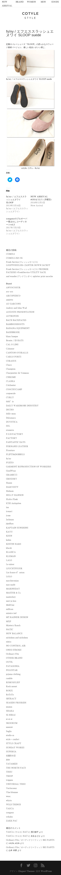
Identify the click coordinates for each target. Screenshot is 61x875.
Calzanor (10, 349)
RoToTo (10, 695)
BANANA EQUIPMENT (18, 328)
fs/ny (8, 459)
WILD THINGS (13, 805)
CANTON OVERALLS (17, 353)
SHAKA (10, 711)
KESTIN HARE (13, 544)
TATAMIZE (12, 764)
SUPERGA (11, 752)
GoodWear (11, 471)
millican (9, 609)
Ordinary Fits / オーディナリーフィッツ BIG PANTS (30, 840)
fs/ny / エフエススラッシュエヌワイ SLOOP (16, 199)
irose (8, 516)
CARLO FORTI (13, 357)
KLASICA (11, 552)
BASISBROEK (13, 332)
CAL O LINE (12, 344)
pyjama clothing (13, 674)
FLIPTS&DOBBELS (15, 454)
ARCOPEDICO (13, 296)
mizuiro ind (11, 613)
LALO (9, 560)
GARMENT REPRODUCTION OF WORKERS (28, 467)
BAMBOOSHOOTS (15, 324)
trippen (9, 780)
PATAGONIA (12, 666)
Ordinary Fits (12, 654)
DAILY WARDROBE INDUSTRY (22, 406)
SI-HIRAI (10, 715)
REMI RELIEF (13, 682)
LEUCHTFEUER (14, 568)
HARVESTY (12, 487)
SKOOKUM (11, 723)
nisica (8, 642)
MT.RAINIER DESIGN (17, 617)
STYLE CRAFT (13, 743)
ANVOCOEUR (13, 288)
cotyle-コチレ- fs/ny (30, 168)
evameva (10, 430)
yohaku (9, 817)
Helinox (9, 491)
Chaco (9, 365)
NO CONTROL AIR (16, 646)
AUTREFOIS (12, 316)
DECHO (10, 410)
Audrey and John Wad (16, 308)
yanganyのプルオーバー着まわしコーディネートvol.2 (16, 222)
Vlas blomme (12, 792)
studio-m (10, 735)
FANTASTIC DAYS (15, 442)
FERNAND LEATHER (17, 446)
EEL (8, 426)
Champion (10, 369)
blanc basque (12, 336)
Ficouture (10, 450)
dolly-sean (11, 414)
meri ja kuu (11, 601)
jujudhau (9, 524)
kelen (8, 540)
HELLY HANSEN (15, 495)
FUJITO (10, 463)
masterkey (11, 597)
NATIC (9, 629)
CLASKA (10, 381)
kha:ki (9, 548)
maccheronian (12, 581)
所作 (8, 760)
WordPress (46, 871)
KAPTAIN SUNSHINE (17, 528)
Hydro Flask (12, 499)
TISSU (9, 772)
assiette (9, 300)
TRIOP (9, 776)
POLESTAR (12, 670)
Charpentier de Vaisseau (17, 373)
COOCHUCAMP (14, 389)
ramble (9, 678)
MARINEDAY (13, 589)
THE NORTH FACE (16, 768)
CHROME (11, 377)
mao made (10, 585)
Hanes (9, 483)
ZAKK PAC (11, 821)
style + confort (12, 739)
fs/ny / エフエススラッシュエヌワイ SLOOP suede (29, 79)
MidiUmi (10, 605)
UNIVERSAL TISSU (16, 784)
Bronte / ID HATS (14, 340)
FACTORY (11, 438)
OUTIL (9, 662)
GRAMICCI (11, 475)
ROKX (9, 691)
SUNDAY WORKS (15, 748)
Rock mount (11, 686)
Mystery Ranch (13, 625)
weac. (8, 796)
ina (7, 507)
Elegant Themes (26, 871)
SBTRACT (11, 699)
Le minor (10, 564)
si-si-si (9, 719)
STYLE (30, 18)
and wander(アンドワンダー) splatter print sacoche (29, 276)
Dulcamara (11, 418)
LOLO (9, 577)
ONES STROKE (13, 650)
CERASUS (11, 361)
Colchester (11, 385)
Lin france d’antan (15, 572)
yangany (10, 813)
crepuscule (11, 393)
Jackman (10, 520)
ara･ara (9, 292)
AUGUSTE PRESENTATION (20, 312)
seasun (9, 707)
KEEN (9, 536)
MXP (8, 621)
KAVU (9, 532)
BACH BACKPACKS (16, 320)
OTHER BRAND (14, 658)
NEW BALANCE (14, 633)
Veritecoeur (11, 788)
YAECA (10, 809)
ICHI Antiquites (13, 503)
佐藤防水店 (11, 756)
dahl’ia (10, 401)
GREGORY (11, 479)
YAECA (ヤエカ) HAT (17, 832)
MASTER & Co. (13, 593)
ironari (9, 511)
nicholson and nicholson (17, 638)
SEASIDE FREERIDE (16, 703)
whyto (9, 800)
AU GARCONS (13, 304)
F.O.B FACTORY (14, 434)
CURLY (10, 397)
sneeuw (9, 727)
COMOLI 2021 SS (14, 258)
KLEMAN (11, 556)
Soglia (9, 731)
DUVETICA (11, 422)
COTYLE (30, 13)
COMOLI (10, 254)
